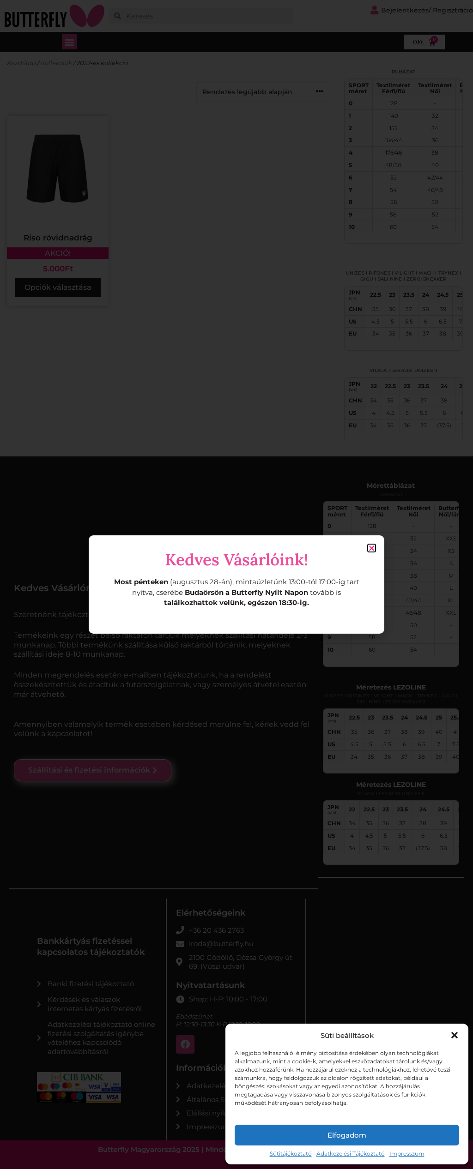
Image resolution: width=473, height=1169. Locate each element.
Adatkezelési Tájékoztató (350, 1153)
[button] (454, 1035)
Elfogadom (346, 1135)
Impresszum (406, 1153)
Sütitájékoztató (291, 1153)
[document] (236, 584)
